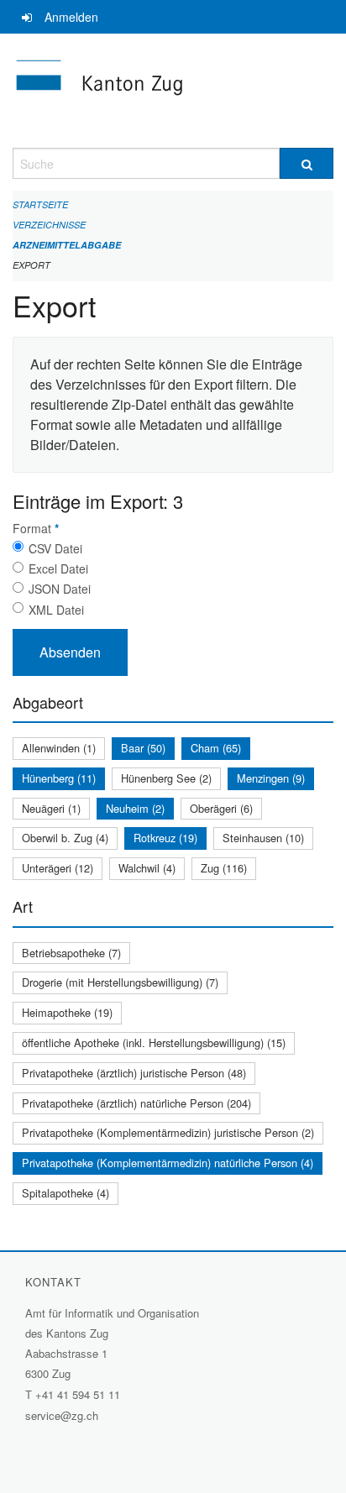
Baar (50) (143, 748)
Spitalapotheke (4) (65, 1193)
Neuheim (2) (135, 808)
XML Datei (56, 609)
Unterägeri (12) (57, 868)
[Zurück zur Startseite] (173, 91)
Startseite (40, 204)
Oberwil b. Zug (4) (65, 838)
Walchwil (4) (147, 868)
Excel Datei (58, 568)
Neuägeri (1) (51, 808)
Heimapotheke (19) (67, 1012)
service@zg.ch (61, 1415)
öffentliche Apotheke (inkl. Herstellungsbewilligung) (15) (154, 1042)
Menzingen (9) (271, 778)
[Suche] (306, 163)
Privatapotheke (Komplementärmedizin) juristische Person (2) (168, 1132)
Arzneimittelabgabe (67, 244)
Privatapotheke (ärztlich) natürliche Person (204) (136, 1103)
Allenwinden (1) (59, 748)
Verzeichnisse (49, 224)
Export (31, 265)
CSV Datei (55, 548)
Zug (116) (224, 868)
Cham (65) (216, 748)
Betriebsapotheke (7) (71, 953)
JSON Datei (60, 588)
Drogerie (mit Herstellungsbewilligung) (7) (120, 982)
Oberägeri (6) (221, 808)
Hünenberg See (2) (166, 778)
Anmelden (71, 16)
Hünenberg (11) (59, 778)
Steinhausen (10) (263, 838)
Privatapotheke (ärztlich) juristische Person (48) (134, 1073)
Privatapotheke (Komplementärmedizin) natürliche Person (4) (167, 1163)
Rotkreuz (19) (165, 838)
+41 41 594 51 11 (77, 1394)
